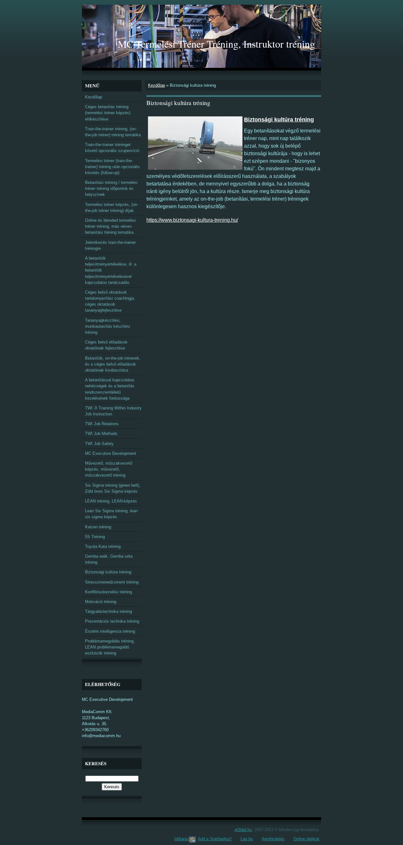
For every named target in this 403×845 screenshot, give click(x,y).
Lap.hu (247, 838)
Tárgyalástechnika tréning (108, 611)
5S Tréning (95, 536)
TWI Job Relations (102, 423)
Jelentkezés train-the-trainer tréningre (110, 245)
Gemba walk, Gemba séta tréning (109, 559)
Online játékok (306, 838)
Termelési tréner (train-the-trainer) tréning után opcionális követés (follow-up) (112, 166)
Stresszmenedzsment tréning (112, 582)
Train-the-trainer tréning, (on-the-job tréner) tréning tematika (113, 131)
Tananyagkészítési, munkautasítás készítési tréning (107, 326)
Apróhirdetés (273, 838)
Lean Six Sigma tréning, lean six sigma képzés (111, 513)
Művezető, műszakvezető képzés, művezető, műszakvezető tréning (108, 469)
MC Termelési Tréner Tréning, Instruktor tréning (216, 43)
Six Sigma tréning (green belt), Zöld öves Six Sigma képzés (112, 488)
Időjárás (181, 838)
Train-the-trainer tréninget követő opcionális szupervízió (112, 147)
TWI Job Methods (101, 433)
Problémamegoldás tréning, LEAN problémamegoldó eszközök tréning (110, 647)
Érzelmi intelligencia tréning (110, 631)
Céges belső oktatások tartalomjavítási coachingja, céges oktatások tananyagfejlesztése (110, 301)
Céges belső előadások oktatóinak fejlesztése (106, 345)
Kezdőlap (156, 85)
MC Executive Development (110, 453)
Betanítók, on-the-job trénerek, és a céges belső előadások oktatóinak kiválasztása (112, 364)
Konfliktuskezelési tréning (108, 592)
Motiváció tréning (100, 601)
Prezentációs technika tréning (112, 621)
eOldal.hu (243, 829)
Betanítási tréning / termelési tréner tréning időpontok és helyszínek (111, 188)
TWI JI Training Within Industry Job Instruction (113, 411)
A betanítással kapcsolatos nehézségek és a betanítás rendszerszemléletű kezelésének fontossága (109, 389)
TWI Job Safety (99, 443)
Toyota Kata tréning (103, 546)
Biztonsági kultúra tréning (108, 572)
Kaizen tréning (98, 527)
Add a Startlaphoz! (215, 838)
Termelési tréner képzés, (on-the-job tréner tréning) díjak (111, 207)
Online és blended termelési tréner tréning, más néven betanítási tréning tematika (110, 226)
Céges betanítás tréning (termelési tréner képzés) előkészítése (107, 112)
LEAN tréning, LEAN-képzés (111, 501)
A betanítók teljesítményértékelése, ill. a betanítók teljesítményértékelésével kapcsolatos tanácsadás (110, 270)
